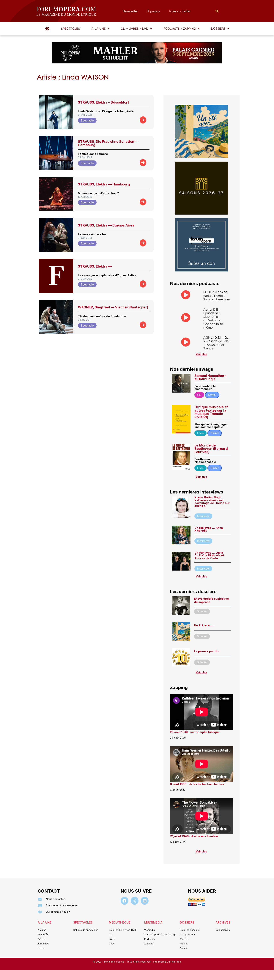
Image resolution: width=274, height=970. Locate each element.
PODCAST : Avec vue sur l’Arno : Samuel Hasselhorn (216, 295)
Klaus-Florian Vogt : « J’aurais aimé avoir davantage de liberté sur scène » (212, 501)
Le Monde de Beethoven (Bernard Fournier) (211, 448)
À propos (153, 11)
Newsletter (130, 11)
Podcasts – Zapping (179, 28)
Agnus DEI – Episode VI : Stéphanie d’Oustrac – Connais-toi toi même (213, 318)
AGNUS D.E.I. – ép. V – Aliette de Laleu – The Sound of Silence (216, 342)
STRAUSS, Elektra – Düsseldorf (103, 102)
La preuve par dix (206, 651)
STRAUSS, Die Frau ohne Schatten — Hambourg (108, 143)
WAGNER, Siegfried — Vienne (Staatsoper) (113, 307)
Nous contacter (180, 11)
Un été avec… (204, 625)
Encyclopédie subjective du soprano (211, 600)
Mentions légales (114, 961)
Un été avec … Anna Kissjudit (208, 529)
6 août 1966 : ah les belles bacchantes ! (198, 784)
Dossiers (218, 28)
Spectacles (70, 28)
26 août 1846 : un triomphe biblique (195, 732)
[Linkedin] (145, 901)
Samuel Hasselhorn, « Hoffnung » (210, 377)
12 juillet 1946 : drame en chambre (194, 836)
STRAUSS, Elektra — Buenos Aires (106, 225)
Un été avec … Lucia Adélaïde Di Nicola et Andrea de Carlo (209, 555)
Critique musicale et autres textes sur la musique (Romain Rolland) (211, 412)
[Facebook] (124, 901)
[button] (100, 28)
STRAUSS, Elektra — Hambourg (104, 184)
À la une (99, 28)
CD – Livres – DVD (134, 28)
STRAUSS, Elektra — (95, 266)
